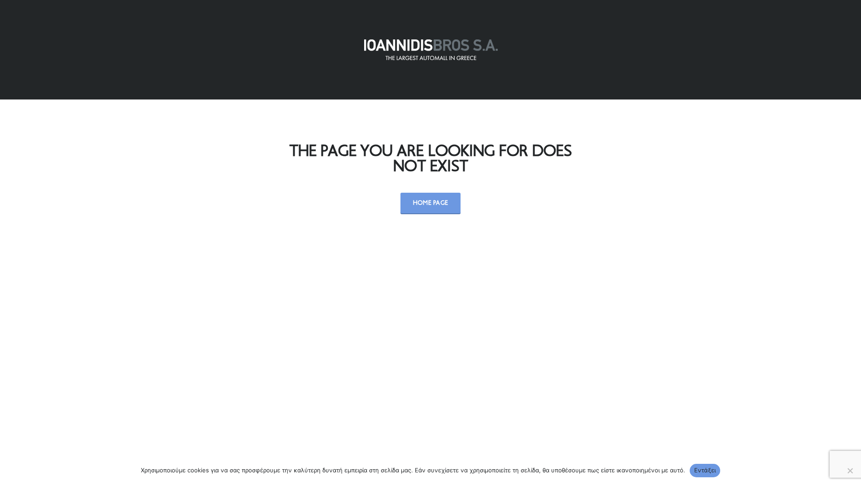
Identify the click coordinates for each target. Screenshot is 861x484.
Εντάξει (705, 470)
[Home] (430, 50)
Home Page (430, 203)
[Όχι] (849, 470)
